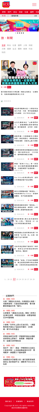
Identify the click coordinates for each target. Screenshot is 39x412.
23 (17, 279)
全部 (3, 45)
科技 (30, 48)
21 (11, 279)
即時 (4, 12)
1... (5, 279)
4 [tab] (21, 34)
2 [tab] (18, 34)
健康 (9, 48)
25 (23, 279)
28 (31, 279)
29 (34, 279)
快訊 (3, 52)
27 (28, 279)
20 (8, 279)
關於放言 (8, 401)
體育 (20, 48)
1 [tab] (16, 34)
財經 (20, 12)
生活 (14, 48)
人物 (25, 45)
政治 (15, 12)
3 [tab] (19, 34)
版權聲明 (19, 401)
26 (25, 279)
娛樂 (25, 48)
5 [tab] (23, 34)
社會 (26, 12)
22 (14, 279)
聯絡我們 (30, 401)
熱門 (9, 12)
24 (20, 279)
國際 (32, 12)
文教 (3, 48)
